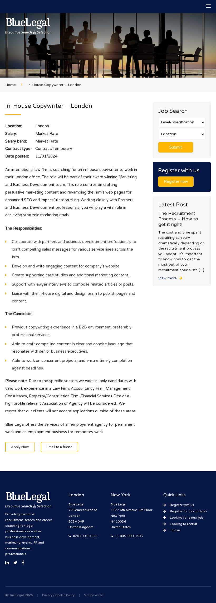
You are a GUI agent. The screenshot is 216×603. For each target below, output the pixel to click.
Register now (176, 181)
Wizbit (99, 595)
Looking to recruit (183, 524)
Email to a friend (59, 447)
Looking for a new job (186, 517)
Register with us (182, 505)
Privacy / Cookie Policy (58, 595)
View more (167, 278)
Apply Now (20, 447)
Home (10, 85)
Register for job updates (188, 511)
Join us (175, 530)
